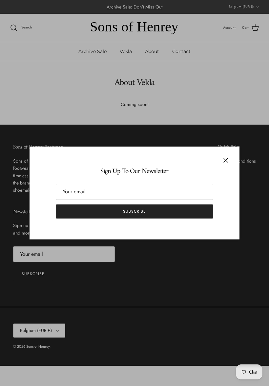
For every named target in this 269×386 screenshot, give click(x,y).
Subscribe (134, 211)
